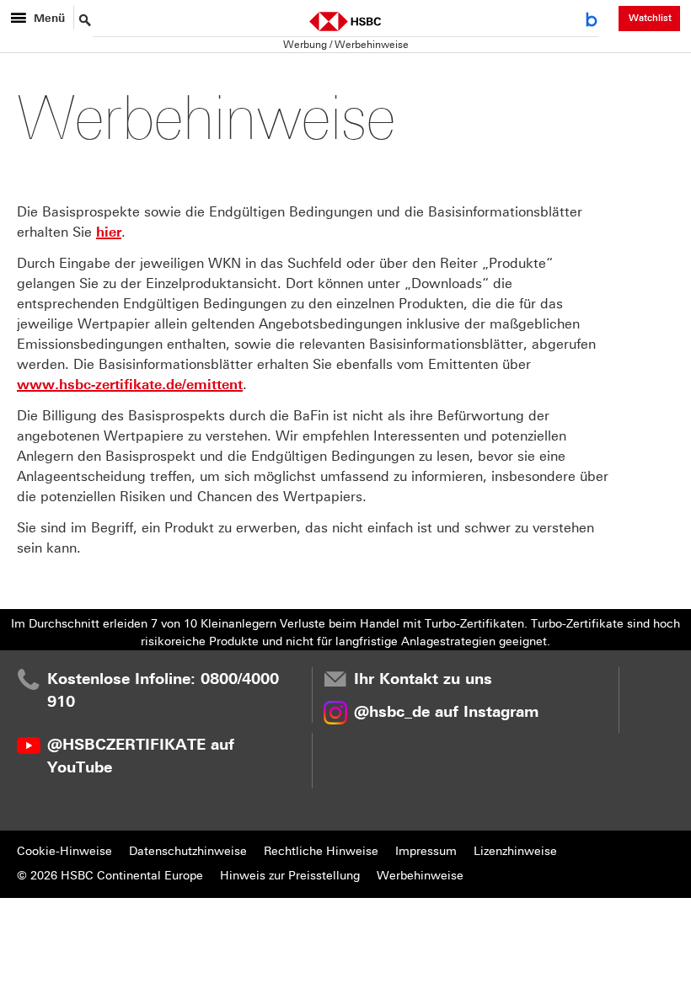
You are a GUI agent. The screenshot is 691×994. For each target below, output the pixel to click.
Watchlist (650, 18)
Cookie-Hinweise (64, 851)
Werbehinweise (420, 875)
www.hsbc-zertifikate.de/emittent (130, 385)
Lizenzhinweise (515, 851)
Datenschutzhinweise (188, 851)
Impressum (426, 851)
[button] (594, 22)
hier (108, 232)
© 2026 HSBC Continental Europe (110, 875)
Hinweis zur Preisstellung (290, 875)
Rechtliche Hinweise (321, 851)
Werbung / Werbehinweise (346, 45)
